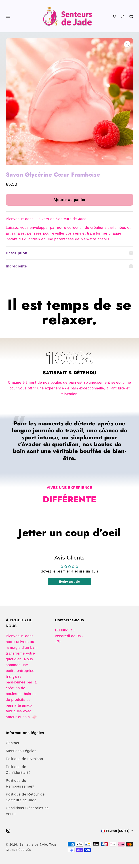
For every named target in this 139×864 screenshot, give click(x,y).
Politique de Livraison (24, 759)
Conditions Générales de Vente (27, 811)
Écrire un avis (69, 581)
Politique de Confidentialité (18, 770)
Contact (12, 743)
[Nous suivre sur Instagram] (8, 830)
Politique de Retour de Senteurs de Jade (25, 797)
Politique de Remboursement (20, 783)
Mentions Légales (21, 751)
